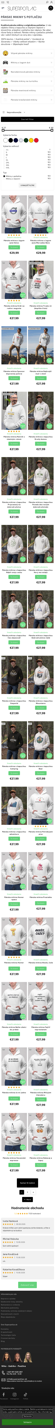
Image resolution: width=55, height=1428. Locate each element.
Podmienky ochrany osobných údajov (16, 1311)
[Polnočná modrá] (21, 140)
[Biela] (5, 140)
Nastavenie (27, 1416)
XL (28, 160)
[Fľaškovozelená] (26, 140)
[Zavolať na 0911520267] (8, 2)
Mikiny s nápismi (28, 178)
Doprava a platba (8, 1299)
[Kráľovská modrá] (16, 140)
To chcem (14, 247)
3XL (28, 165)
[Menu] (3, 7)
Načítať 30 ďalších (27, 1183)
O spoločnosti (6, 1332)
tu (51, 1412)
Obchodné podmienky (10, 1308)
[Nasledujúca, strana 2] (27, 1192)
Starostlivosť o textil (10, 1314)
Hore (28, 1199)
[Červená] (36, 140)
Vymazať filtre (27, 185)
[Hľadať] (47, 2)
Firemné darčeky (8, 1338)
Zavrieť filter (27, 119)
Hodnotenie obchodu (27, 1208)
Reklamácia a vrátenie (10, 1305)
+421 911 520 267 (15, 1372)
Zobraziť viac (27, 1285)
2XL (28, 162)
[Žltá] (31, 140)
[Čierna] (10, 140)
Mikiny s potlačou (28, 176)
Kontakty (5, 1329)
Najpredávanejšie (14, 112)
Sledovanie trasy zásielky (12, 1302)
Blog (3, 1341)
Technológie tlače (8, 1335)
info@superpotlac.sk (17, 1379)
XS (28, 150)
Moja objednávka (8, 1317)
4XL (28, 167)
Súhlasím (28, 1422)
